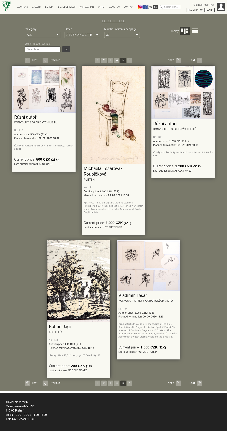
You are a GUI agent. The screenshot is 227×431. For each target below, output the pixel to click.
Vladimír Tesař (132, 295)
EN (155, 7)
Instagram (140, 7)
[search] (161, 6)
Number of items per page (120, 29)
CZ (150, 7)
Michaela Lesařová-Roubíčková (103, 171)
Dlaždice (184, 31)
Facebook (145, 7)
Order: (68, 29)
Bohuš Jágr (60, 326)
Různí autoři (26, 117)
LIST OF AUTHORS (113, 21)
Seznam (195, 31)
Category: (31, 29)
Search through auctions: (38, 43)
